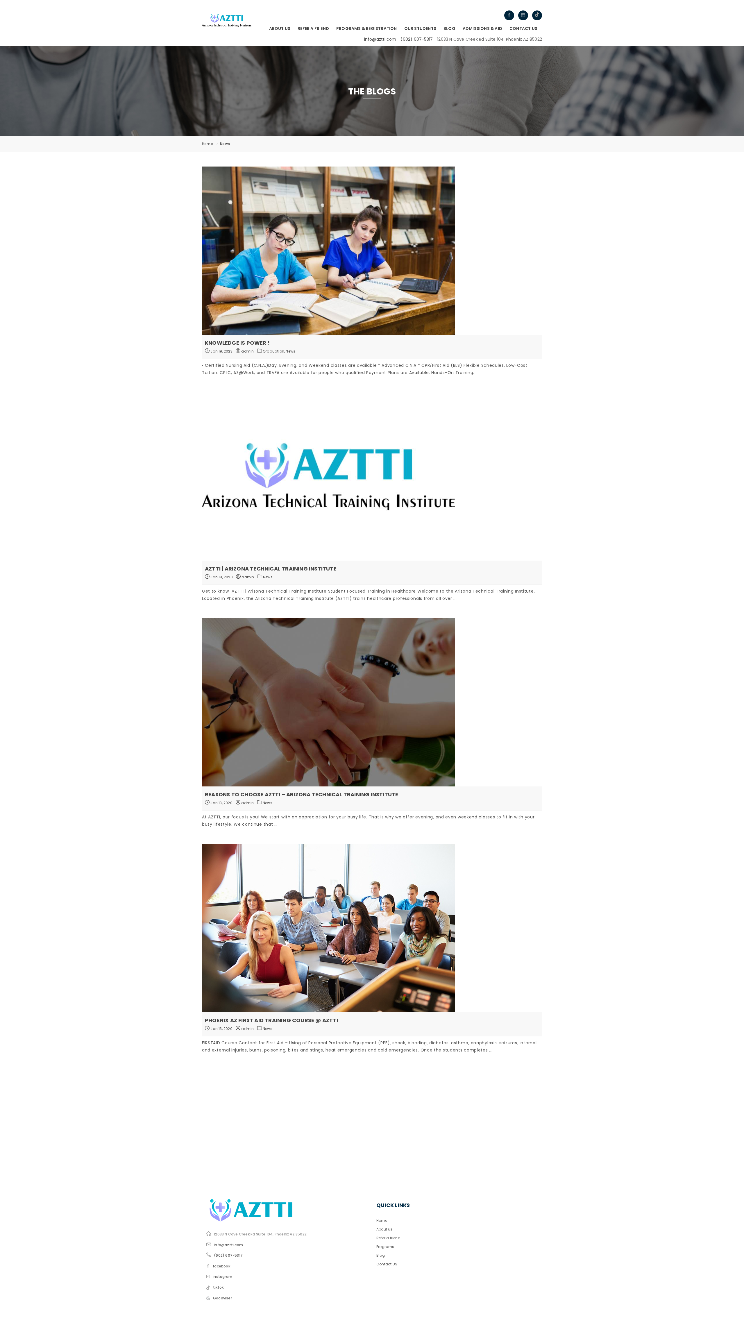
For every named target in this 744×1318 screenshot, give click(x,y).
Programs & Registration (366, 28)
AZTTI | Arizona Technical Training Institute (271, 568)
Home (207, 143)
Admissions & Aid (482, 28)
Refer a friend (313, 28)
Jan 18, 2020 (221, 577)
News (290, 351)
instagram (222, 1276)
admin (247, 351)
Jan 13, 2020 (221, 802)
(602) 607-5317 (416, 39)
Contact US (523, 28)
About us (280, 28)
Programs (385, 1246)
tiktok (218, 1287)
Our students (420, 28)
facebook (221, 1266)
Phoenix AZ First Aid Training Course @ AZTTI (271, 1020)
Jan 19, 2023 (221, 351)
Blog (449, 28)
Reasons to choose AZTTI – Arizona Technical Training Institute (301, 794)
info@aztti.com (380, 39)
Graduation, (274, 351)
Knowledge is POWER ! (237, 342)
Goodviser (222, 1298)
